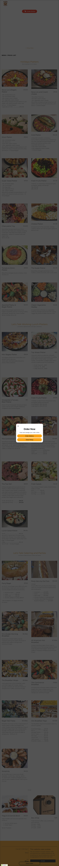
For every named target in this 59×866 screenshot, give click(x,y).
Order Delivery (29, 436)
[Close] (18, 426)
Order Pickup (29, 439)
